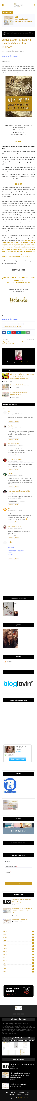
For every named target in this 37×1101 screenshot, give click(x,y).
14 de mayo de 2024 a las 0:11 (15, 428)
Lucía (10, 473)
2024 (8, 33)
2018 (18, 954)
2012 (18, 971)
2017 (18, 957)
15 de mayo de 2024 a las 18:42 (15, 445)
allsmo (10, 549)
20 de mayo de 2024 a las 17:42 (15, 510)
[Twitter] (18, 1014)
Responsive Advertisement (10, 56)
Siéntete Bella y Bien (23, 1098)
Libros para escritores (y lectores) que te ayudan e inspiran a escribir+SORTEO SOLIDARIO (22, 376)
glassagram (11, 547)
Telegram (26, 1094)
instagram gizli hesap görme (16, 550)
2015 (18, 963)
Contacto (13, 1092)
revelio (10, 552)
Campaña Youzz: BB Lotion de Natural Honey (21, 901)
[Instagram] (14, 1014)
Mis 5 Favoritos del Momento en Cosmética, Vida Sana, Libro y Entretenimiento (23, 20)
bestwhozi (11, 554)
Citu (9, 412)
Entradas (9, 661)
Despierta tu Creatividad (19, 920)
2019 (18, 951)
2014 (18, 966)
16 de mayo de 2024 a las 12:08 (15, 475)
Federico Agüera (13, 443)
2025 (18, 934)
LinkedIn (11, 1094)
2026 (18, 931)
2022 (18, 943)
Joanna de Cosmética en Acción (19, 491)
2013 (18, 969)
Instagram (21, 1092)
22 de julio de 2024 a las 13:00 (15, 544)
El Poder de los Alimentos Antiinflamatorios (18, 394)
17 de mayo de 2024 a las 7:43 (15, 493)
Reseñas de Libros (12, 324)
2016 (18, 960)
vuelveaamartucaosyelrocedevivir (12, 326)
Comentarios (10, 663)
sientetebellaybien (9, 51)
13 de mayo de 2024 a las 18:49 (15, 414)
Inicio (4, 33)
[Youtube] (22, 1014)
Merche (10, 426)
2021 (18, 946)
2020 (18, 948)
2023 (18, 940)
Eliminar (16, 421)
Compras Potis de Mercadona (19, 385)
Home (7, 1092)
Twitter (29, 1092)
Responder (11, 421)
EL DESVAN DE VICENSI (15, 459)
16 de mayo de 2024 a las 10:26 (15, 461)
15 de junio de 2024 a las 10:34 (15, 528)
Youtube (19, 1094)
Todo (21, 324)
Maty (9, 508)
